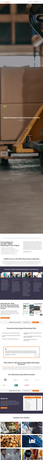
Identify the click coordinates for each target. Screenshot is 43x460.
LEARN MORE (3, 291)
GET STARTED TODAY (26, 251)
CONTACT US (20, 120)
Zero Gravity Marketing (6, 366)
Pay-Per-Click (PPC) (38, 282)
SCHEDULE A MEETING (26, 322)
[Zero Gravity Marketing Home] (6, 2)
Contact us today (7, 369)
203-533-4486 (30, 1)
